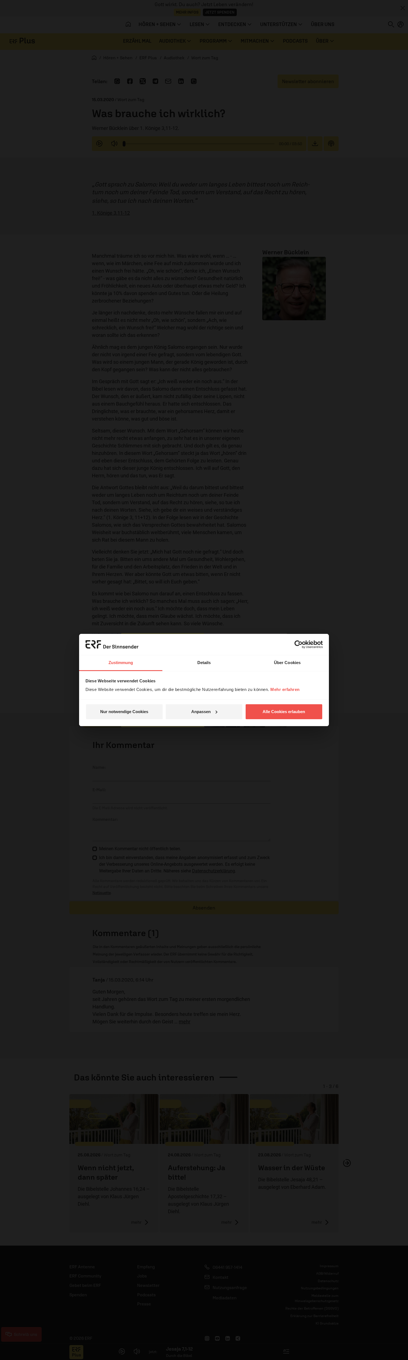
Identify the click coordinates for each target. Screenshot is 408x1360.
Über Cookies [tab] (287, 662)
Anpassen (201, 711)
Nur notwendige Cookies (124, 711)
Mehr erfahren (285, 689)
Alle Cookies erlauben (284, 711)
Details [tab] (204, 662)
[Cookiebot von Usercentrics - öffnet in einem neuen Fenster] (298, 644)
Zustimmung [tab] (121, 662)
